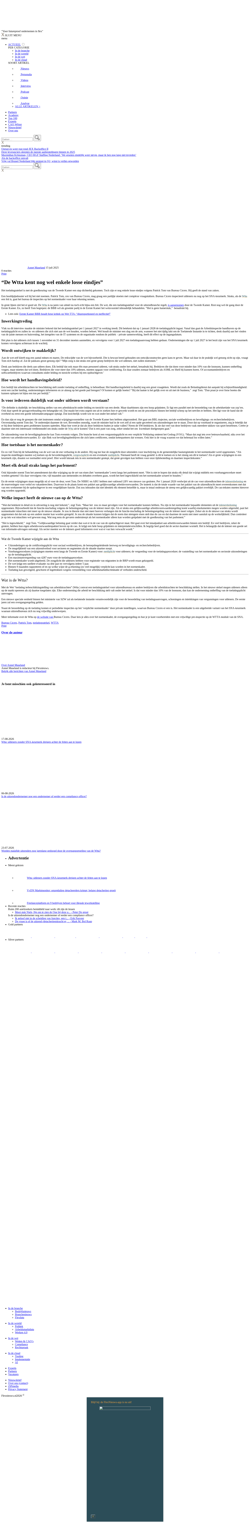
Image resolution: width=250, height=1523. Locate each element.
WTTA (55, 622)
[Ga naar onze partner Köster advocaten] (207, 951)
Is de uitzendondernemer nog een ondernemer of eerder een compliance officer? (44, 796)
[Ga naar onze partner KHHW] (141, 936)
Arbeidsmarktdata (24, 1329)
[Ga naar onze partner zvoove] (158, 936)
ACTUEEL (14, 44)
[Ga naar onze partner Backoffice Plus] (20, 936)
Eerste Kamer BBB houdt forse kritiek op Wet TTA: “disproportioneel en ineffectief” (65, 313)
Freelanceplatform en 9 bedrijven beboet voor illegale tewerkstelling (63, 903)
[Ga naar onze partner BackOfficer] (65, 936)
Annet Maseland (36, 267)
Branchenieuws (23, 1314)
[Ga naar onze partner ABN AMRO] (184, 951)
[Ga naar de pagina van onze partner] (31, 984)
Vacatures (13, 1374)
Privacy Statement (18, 1389)
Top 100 (12, 118)
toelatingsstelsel (41, 622)
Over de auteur (11, 632)
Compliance (21, 1344)
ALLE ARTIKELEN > (27, 106)
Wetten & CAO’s (24, 1341)
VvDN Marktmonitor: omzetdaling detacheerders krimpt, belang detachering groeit (71, 890)
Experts (12, 121)
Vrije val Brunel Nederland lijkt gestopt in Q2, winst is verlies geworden (40, 161)
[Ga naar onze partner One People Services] (87, 936)
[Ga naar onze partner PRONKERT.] (67, 951)
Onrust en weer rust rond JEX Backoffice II (24, 148)
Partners (12, 112)
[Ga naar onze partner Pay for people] (230, 951)
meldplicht (113, 455)
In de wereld (15, 1323)
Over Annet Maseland (13, 665)
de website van (45, 616)
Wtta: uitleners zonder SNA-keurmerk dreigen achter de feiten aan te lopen (41, 741)
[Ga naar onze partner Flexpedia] (111, 936)
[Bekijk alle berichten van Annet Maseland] (14, 267)
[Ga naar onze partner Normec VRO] (90, 951)
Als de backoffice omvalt (14, 158)
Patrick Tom (24, 622)
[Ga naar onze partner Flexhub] (20, 951)
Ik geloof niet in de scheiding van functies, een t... (49, 918)
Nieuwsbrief (14, 127)
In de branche (15, 1308)
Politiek (19, 1326)
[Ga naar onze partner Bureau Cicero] (129, 936)
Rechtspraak (21, 1347)
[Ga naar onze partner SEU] (43, 951)
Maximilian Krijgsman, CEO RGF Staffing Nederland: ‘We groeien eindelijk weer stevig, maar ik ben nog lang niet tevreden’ (68, 155)
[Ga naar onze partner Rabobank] (160, 951)
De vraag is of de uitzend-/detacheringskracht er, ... (53, 921)
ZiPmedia (13, 1386)
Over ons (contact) (18, 1383)
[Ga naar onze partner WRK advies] (19, 963)
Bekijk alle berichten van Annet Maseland (23, 671)
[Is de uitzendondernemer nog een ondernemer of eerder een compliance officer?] (125, 768)
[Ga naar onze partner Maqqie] (114, 951)
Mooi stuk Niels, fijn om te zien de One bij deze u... (51, 912)
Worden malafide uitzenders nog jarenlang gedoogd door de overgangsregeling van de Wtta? (51, 850)
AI (16, 1362)
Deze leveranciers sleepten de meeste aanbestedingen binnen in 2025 (38, 152)
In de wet (13, 1338)
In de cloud (14, 1353)
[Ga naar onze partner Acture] (43, 936)
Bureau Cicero (9, 622)
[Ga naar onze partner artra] (137, 951)
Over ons (13, 130)
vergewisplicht (81, 455)
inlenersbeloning (234, 481)
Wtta (244, 296)
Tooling (19, 1356)
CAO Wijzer (15, 124)
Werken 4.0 (21, 1332)
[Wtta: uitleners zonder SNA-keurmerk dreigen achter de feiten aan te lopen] (125, 713)
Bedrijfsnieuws (23, 1311)
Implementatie (22, 1359)
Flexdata (19, 1317)
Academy (13, 115)
